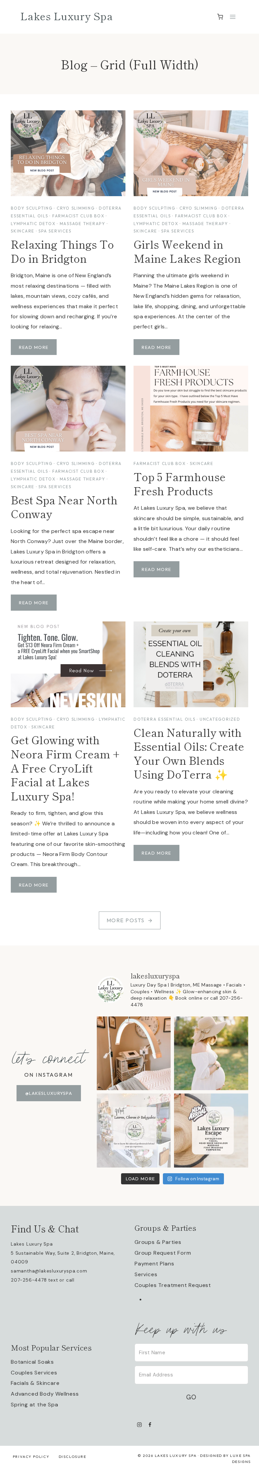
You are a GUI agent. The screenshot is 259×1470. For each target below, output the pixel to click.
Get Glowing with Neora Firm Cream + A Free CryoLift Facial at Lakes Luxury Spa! (65, 767)
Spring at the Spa (34, 1404)
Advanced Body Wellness (45, 1393)
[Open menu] (232, 16)
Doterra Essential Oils (165, 719)
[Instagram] (139, 1424)
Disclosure (72, 1456)
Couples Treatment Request (173, 1285)
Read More (35, 349)
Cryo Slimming (76, 208)
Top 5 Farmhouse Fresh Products (180, 483)
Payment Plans (154, 1263)
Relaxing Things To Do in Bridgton (62, 251)
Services (146, 1274)
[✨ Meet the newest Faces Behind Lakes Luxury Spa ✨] (134, 1130)
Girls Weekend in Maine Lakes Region (187, 251)
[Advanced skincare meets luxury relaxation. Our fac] (134, 1053)
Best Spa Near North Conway (64, 507)
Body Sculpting (32, 208)
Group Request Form (163, 1252)
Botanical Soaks (32, 1361)
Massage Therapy (82, 223)
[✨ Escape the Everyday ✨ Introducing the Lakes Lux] (211, 1130)
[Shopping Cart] (220, 17)
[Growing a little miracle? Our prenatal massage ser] (211, 1053)
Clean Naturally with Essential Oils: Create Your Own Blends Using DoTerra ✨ (189, 753)
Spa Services (54, 231)
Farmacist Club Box (78, 215)
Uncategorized (220, 719)
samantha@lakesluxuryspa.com (49, 1271)
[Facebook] (150, 1424)
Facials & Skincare (35, 1383)
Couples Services (34, 1372)
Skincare (22, 231)
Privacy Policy (31, 1456)
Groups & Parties (158, 1242)
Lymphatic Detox (33, 223)
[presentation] (68, 153)
